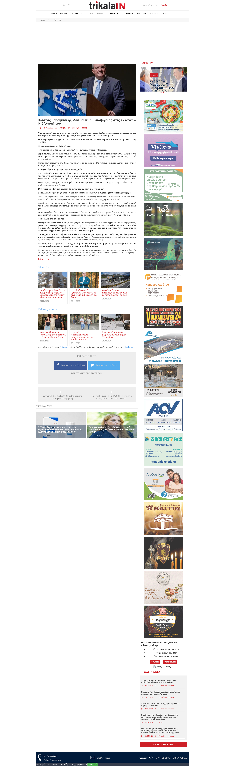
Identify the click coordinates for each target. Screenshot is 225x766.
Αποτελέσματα (170, 662)
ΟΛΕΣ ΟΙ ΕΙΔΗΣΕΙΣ (163, 744)
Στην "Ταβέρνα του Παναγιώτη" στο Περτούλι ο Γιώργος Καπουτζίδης (158, 681)
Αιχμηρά (114, 13)
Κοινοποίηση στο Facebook (73, 365)
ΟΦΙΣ (91, 13)
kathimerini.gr (44, 259)
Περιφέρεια (128, 13)
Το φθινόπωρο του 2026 (167, 649)
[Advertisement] (112, 41)
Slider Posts (45, 267)
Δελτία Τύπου (78, 13)
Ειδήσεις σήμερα (47, 309)
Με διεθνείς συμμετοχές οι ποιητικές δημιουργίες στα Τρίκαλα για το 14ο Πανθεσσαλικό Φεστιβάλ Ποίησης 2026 (160, 730)
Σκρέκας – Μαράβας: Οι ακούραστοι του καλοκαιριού (162, 86)
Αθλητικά (141, 13)
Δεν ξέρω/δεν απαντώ (167, 656)
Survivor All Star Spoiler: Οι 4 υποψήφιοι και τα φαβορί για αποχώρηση (62, 397)
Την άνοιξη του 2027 (167, 653)
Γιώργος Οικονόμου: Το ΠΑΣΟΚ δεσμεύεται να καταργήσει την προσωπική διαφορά (112, 397)
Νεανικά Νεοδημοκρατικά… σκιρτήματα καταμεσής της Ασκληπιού (160, 693)
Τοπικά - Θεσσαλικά (166, 686)
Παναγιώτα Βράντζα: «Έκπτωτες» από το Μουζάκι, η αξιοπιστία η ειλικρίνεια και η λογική (112, 429)
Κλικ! (165, 13)
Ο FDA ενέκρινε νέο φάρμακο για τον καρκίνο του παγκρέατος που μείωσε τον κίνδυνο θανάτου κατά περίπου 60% (60, 429)
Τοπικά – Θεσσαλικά (58, 13)
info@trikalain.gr (103, 758)
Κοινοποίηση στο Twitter (106, 365)
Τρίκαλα (164, 5)
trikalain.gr (129, 347)
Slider (161, 722)
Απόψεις (154, 13)
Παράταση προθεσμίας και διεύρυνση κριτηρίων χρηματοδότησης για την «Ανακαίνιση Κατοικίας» (159, 717)
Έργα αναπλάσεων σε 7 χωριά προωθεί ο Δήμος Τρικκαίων (161, 704)
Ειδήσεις (64, 347)
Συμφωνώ (92, 764)
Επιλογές (101, 13)
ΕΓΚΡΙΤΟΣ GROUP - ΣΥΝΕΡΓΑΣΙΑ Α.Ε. (171, 758)
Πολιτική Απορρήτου (52, 760)
